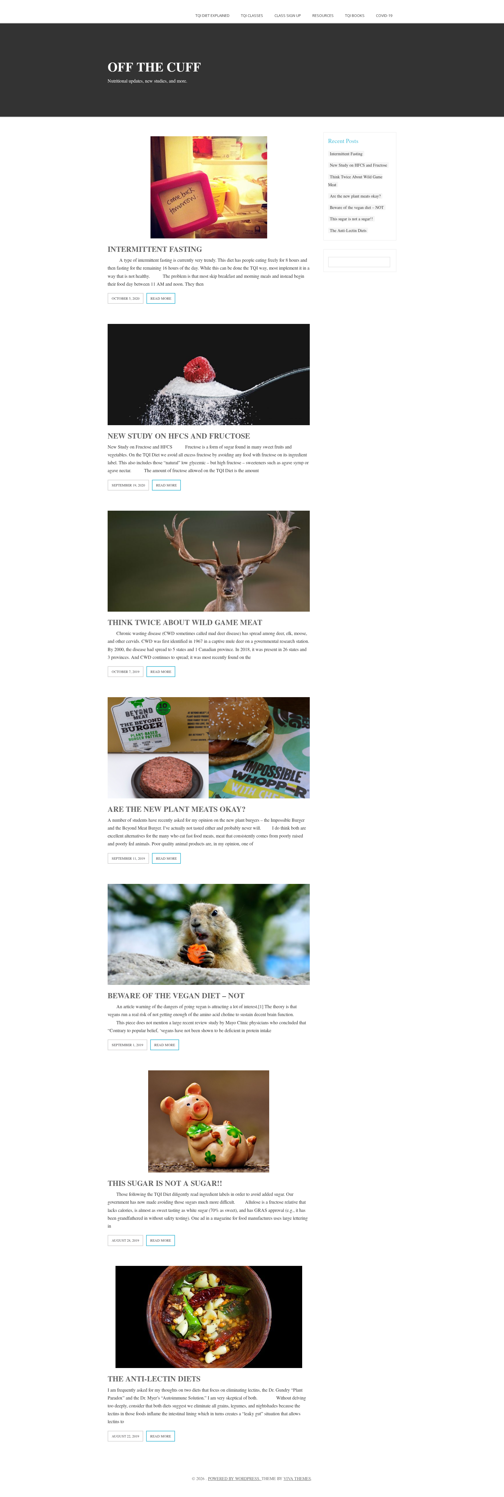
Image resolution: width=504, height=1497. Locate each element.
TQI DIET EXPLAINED (212, 15)
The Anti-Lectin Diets (154, 1378)
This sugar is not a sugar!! (165, 1183)
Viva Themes (297, 1478)
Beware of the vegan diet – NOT (176, 995)
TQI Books (355, 15)
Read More (160, 298)
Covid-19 (384, 15)
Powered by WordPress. (235, 1478)
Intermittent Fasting (155, 248)
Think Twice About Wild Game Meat (185, 622)
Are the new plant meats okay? (177, 808)
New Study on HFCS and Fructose (179, 435)
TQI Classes (252, 15)
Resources (323, 15)
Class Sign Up (287, 15)
